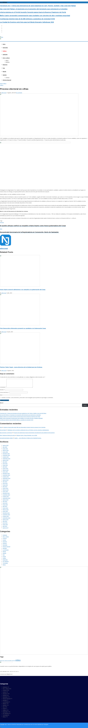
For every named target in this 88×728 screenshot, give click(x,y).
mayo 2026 (5, 448)
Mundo (4, 71)
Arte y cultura (6, 58)
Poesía (4, 556)
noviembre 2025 (6, 455)
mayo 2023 (5, 504)
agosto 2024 (5, 480)
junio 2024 (5, 483)
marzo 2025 (5, 468)
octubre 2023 (6, 496)
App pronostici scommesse (6, 432)
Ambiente (5, 535)
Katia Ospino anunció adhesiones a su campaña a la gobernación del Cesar (23, 289)
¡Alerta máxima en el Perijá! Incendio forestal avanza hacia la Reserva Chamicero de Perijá (33, 12)
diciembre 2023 (6, 493)
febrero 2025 (6, 470)
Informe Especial (7, 80)
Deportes (5, 64)
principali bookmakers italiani (6, 438)
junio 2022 (5, 522)
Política (4, 51)
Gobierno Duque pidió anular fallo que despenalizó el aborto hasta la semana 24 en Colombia (25, 427)
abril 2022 (5, 526)
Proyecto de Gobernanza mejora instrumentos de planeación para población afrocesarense (34, 432)
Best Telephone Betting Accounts (7, 435)
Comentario (3, 387)
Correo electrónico (4, 392)
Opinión (5, 75)
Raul (1, 427)
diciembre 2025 (6, 453)
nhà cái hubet (3, 430)
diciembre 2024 (6, 473)
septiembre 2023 (6, 498)
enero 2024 (5, 491)
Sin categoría (6, 561)
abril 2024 (5, 486)
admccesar (3, 92)
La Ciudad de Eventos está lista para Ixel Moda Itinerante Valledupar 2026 (27, 22)
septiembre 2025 (6, 458)
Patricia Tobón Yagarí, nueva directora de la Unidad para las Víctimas (21, 367)
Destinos (7, 62)
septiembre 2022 (6, 518)
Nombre (2, 389)
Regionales (5, 559)
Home (1, 83)
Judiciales (5, 54)
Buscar (1, 402)
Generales (5, 47)
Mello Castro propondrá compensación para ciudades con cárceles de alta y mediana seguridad (35, 15)
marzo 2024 (5, 488)
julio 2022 (5, 521)
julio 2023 (5, 501)
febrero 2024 (6, 490)
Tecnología (5, 563)
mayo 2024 (5, 485)
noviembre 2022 (6, 514)
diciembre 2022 (6, 513)
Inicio (4, 44)
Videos (7, 60)
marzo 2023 (5, 508)
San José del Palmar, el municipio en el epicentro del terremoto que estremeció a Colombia (33, 9)
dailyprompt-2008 (8, 660)
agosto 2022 (5, 519)
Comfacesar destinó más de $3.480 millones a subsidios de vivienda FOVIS (27, 19)
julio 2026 (5, 447)
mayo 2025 (5, 465)
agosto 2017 (5, 527)
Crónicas (7, 77)
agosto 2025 (5, 460)
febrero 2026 (6, 450)
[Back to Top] (0, 727)
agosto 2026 (5, 445)
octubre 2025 (6, 457)
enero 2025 (5, 471)
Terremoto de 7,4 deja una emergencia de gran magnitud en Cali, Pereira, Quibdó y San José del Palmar (38, 6)
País (4, 68)
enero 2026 (5, 452)
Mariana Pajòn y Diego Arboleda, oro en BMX (27, 435)
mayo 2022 (5, 524)
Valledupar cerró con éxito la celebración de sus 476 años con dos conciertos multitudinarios (28, 430)
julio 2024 (5, 481)
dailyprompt (2, 660)
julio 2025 (5, 462)
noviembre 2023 (6, 494)
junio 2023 (5, 503)
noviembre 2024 (6, 475)
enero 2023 (5, 511)
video (18, 660)
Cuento (4, 540)
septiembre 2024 (6, 478)
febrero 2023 (6, 509)
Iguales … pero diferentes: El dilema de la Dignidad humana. (27, 438)
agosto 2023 (5, 499)
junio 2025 (5, 463)
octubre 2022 (6, 516)
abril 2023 (5, 506)
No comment (19, 92)
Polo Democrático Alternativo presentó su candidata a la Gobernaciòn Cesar (23, 328)
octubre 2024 (6, 476)
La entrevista (6, 550)
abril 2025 (5, 466)
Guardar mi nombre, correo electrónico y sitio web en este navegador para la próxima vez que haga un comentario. (27, 397)
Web (1, 395)
